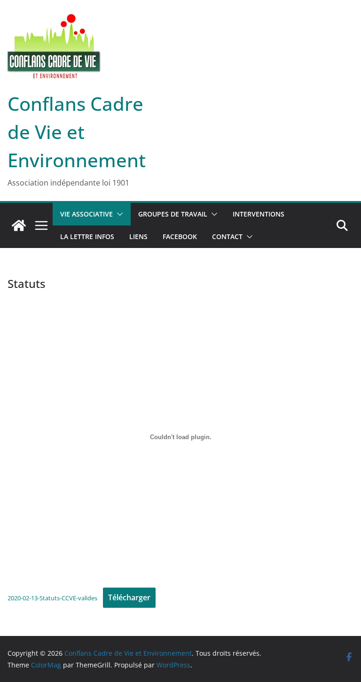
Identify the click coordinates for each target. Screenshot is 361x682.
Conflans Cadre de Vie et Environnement (77, 132)
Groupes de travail (172, 213)
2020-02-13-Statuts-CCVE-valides (52, 598)
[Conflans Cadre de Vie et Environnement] (19, 225)
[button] (118, 214)
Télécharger (129, 597)
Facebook (180, 236)
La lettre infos (87, 236)
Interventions (258, 213)
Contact (227, 236)
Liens (138, 236)
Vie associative (86, 213)
